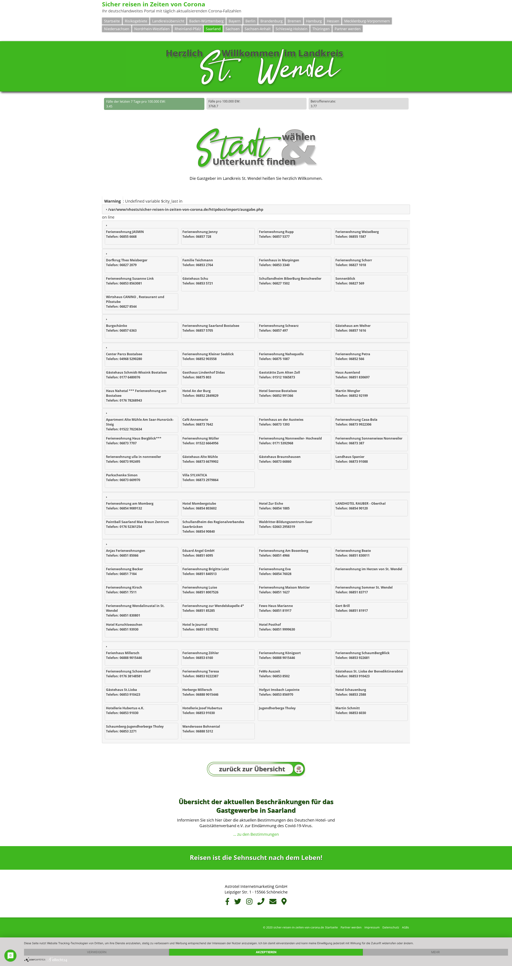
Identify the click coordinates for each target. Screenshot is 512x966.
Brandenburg (271, 21)
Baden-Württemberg (206, 21)
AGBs (405, 927)
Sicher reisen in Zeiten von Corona (153, 4)
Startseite (112, 21)
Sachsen (233, 28)
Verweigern (96, 952)
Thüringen (321, 28)
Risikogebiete (136, 21)
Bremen (294, 21)
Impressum (372, 927)
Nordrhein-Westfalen (152, 28)
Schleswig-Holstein (291, 28)
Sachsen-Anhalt (258, 28)
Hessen (333, 21)
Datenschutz (390, 927)
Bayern (234, 21)
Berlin (250, 21)
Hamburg (314, 21)
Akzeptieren (266, 952)
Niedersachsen (116, 28)
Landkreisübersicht (168, 21)
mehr (435, 952)
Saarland (213, 28)
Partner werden (348, 28)
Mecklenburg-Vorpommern (367, 21)
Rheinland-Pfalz (188, 28)
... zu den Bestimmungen (256, 834)
